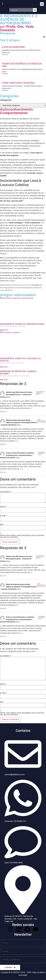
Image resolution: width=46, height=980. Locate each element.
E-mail (3, 515)
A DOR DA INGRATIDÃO (13, 47)
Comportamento (14, 113)
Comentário (5, 492)
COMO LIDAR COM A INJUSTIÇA (18, 82)
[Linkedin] (19, 929)
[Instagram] (10, 929)
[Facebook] (27, 929)
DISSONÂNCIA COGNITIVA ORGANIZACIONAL (22, 324)
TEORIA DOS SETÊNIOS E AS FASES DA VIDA (21, 65)
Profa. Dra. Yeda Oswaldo (17, 28)
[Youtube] (35, 929)
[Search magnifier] (35, 10)
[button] (42, 4)
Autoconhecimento (16, 109)
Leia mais (5, 54)
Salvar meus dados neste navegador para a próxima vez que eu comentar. (22, 536)
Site (1, 524)
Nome (3, 506)
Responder (3, 411)
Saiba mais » (4, 330)
